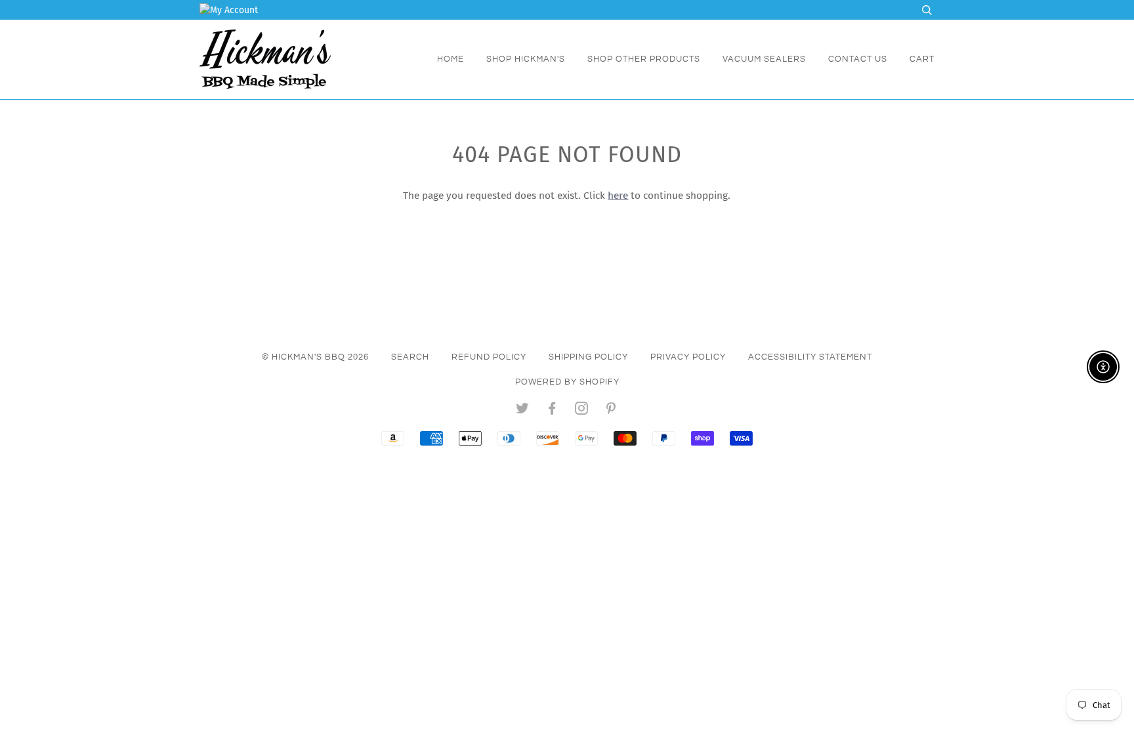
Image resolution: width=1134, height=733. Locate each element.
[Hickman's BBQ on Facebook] (552, 410)
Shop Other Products (643, 59)
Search (410, 357)
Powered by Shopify (567, 382)
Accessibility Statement (810, 357)
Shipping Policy (588, 357)
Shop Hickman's (525, 59)
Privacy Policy (688, 357)
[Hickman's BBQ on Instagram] (582, 410)
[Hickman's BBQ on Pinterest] (611, 410)
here (618, 195)
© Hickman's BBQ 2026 (315, 357)
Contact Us (857, 59)
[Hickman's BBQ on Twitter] (523, 410)
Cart (922, 59)
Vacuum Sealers (764, 59)
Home (450, 59)
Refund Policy (489, 357)
